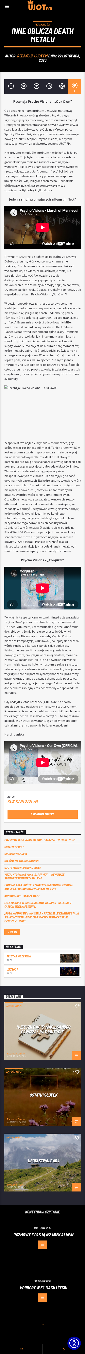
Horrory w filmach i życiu (43, 1287)
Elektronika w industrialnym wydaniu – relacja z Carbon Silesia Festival (38, 904)
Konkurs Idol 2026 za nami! (22, 896)
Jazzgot (12, 969)
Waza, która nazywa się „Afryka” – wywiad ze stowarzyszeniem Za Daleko (34, 876)
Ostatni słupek (14, 847)
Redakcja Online (16, 1053)
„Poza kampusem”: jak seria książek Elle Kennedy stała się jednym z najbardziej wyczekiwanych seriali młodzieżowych (41, 917)
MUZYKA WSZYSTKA (19, 956)
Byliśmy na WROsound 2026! (22, 861)
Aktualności (42, 24)
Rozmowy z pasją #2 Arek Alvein (43, 1234)
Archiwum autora (42, 814)
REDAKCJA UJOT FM (32, 55)
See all (13, 932)
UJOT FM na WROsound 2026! (22, 867)
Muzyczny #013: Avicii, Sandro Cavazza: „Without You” (39, 840)
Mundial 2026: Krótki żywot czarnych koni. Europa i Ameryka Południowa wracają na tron (38, 887)
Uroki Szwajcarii (15, 853)
